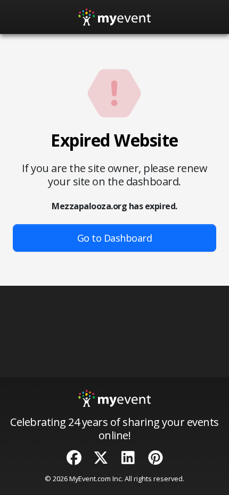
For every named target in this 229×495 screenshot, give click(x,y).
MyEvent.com (90, 478)
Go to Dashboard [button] (114, 238)
